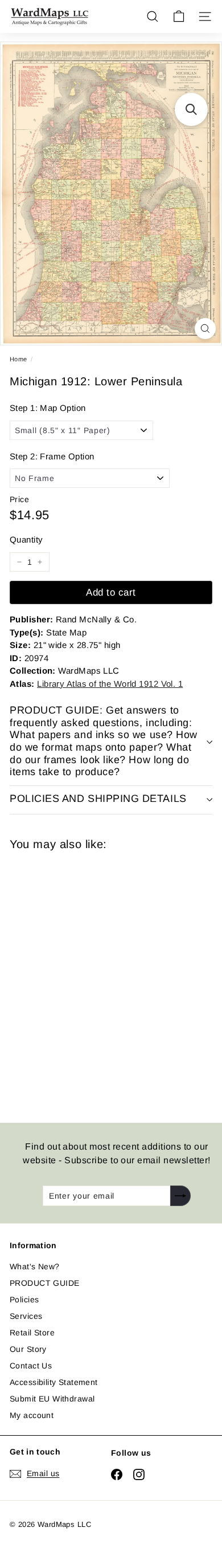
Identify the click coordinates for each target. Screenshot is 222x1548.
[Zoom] (205, 328)
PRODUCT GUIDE (44, 1283)
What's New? (35, 1266)
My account (32, 1415)
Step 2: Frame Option (52, 456)
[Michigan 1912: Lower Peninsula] (90, 979)
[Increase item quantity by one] (40, 562)
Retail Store (32, 1332)
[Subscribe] (180, 1196)
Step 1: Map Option (48, 408)
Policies (24, 1299)
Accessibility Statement (54, 1382)
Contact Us (31, 1365)
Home (18, 359)
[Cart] (179, 16)
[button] (191, 109)
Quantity (26, 539)
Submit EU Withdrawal (52, 1398)
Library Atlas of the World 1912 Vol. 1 (110, 684)
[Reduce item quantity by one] (19, 562)
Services (26, 1316)
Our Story (28, 1349)
